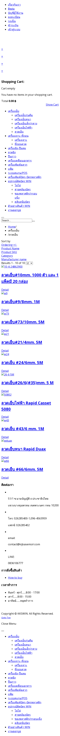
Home (12, 227)
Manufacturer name (13, 259)
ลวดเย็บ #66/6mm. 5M (22, 469)
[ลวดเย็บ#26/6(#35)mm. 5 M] (30, 374)
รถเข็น (12, 21)
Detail (5, 290)
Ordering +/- (9, 245)
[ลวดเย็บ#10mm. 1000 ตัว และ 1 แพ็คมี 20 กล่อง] (30, 266)
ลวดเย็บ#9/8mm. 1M (20, 301)
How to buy (15, 577)
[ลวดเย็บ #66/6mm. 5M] (30, 461)
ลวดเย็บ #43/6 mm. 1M (22, 428)
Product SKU (9, 252)
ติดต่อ (11, 9)
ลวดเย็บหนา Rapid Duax (23, 449)
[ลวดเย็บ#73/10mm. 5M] (30, 313)
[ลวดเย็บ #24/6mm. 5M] (30, 354)
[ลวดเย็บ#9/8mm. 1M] (30, 293)
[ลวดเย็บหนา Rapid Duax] (30, 440)
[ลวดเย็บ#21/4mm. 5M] (30, 334)
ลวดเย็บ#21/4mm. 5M (21, 342)
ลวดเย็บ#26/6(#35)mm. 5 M (27, 382)
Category (7, 256)
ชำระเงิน (13, 25)
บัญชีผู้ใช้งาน (15, 13)
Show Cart (52, 104)
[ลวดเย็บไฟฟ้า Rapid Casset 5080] (30, 394)
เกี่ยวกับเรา (14, 4)
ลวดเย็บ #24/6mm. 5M (22, 362)
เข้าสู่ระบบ (14, 29)
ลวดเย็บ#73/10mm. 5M (22, 322)
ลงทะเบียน (14, 17)
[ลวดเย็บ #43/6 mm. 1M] (30, 420)
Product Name (10, 248)
